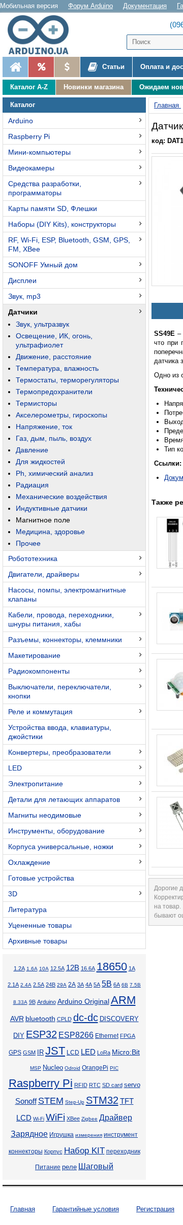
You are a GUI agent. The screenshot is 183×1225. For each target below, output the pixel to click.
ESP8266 (76, 1035)
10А (44, 968)
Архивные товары (37, 941)
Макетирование (34, 655)
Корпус (53, 1151)
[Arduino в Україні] (43, 34)
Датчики (23, 312)
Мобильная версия (29, 6)
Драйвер (115, 1117)
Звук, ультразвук (42, 324)
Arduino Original (83, 1001)
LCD (73, 1052)
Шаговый (95, 1166)
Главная (22, 1209)
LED (15, 768)
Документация (145, 6)
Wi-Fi (38, 1119)
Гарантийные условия (85, 1209)
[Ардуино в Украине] (15, 67)
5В (107, 983)
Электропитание (35, 784)
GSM (29, 1052)
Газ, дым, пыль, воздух (54, 438)
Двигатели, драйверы (43, 574)
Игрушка (61, 1134)
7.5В (135, 985)
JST (55, 1050)
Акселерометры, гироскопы (61, 415)
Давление (32, 450)
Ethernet (106, 1035)
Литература (27, 909)
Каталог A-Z (29, 87)
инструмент (121, 1134)
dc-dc (85, 1017)
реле (69, 1167)
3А (80, 985)
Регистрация (155, 1209)
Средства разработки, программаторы (44, 188)
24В (50, 985)
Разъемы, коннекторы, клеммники (65, 640)
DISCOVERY (119, 1019)
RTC (95, 1085)
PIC (114, 1068)
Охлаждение (29, 862)
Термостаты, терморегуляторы (67, 380)
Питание (47, 1167)
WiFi (55, 1117)
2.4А (26, 985)
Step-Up (74, 1102)
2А (72, 984)
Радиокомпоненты (39, 671)
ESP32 (41, 1034)
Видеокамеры (31, 168)
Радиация (32, 485)
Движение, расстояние (54, 357)
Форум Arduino (90, 6)
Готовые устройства (41, 878)
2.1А (13, 985)
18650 (112, 966)
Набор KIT (84, 1150)
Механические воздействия (61, 497)
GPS (15, 1052)
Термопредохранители (54, 392)
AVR (17, 1019)
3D (12, 894)
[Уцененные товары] (67, 67)
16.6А (88, 968)
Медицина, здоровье (50, 532)
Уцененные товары (40, 925)
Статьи (112, 67)
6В (124, 985)
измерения (88, 1135)
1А (132, 968)
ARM (123, 1000)
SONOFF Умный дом (43, 265)
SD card (112, 1085)
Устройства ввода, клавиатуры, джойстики (59, 732)
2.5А (38, 985)
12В (72, 968)
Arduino (20, 121)
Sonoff (26, 1101)
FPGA (127, 1036)
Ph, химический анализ (54, 473)
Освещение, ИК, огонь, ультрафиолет (54, 340)
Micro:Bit (126, 1052)
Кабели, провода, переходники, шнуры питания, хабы (61, 619)
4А (88, 985)
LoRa (103, 1052)
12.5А (57, 968)
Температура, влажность (57, 368)
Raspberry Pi (29, 136)
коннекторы (26, 1151)
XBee (73, 1118)
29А (62, 985)
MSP (35, 1068)
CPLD (64, 1019)
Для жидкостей (40, 462)
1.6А (32, 968)
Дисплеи (22, 280)
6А (116, 985)
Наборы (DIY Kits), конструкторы (62, 224)
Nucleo (53, 1067)
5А (97, 985)
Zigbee (89, 1119)
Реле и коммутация (40, 712)
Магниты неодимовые (44, 815)
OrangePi (95, 1067)
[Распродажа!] (41, 67)
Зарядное (29, 1134)
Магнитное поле (43, 520)
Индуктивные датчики (51, 508)
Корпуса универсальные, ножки (60, 847)
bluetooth (40, 1018)
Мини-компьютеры (39, 152)
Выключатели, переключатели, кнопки (59, 691)
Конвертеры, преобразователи (59, 752)
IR (40, 1052)
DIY (18, 1035)
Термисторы (36, 403)
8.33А (20, 1002)
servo (132, 1085)
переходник (123, 1151)
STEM (51, 1101)
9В (32, 1002)
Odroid (72, 1068)
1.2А (19, 968)
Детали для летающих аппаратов (64, 799)
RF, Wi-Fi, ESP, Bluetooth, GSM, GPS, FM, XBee (69, 244)
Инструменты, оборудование (56, 831)
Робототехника (32, 558)
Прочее (28, 543)
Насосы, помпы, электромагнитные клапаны (67, 594)
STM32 (102, 1100)
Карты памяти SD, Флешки (52, 208)
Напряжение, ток (44, 427)
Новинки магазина (94, 87)
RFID (80, 1085)
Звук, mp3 (24, 296)
